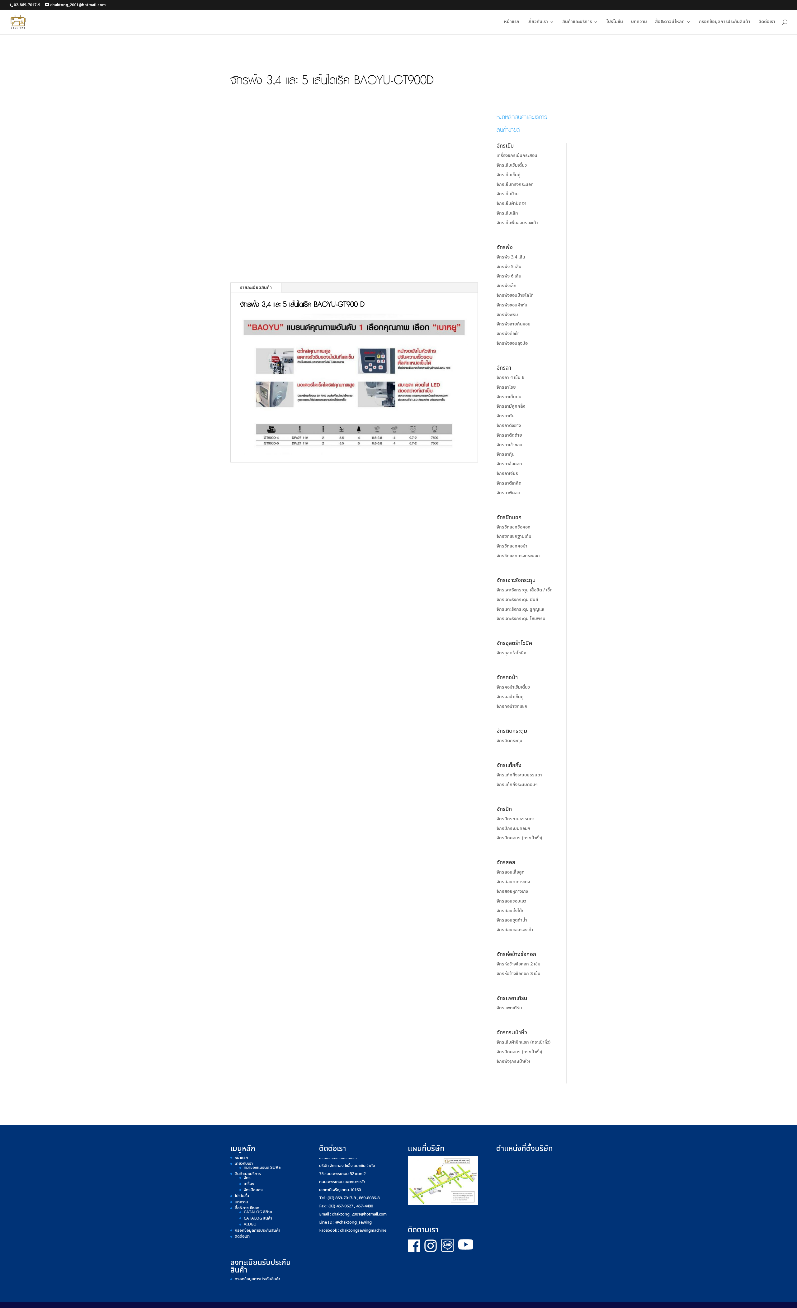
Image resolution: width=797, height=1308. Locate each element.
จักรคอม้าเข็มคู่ (510, 697)
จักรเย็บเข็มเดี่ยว (512, 165)
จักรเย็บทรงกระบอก (515, 184)
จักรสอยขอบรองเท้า (515, 929)
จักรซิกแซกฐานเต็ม (514, 536)
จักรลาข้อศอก (509, 464)
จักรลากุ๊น (506, 454)
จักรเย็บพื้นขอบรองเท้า (517, 223)
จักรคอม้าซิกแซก (512, 706)
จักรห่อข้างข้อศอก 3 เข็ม (518, 973)
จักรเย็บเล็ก (507, 213)
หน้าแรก (511, 22)
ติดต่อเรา (766, 22)
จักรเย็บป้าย (508, 194)
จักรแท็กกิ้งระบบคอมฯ (517, 784)
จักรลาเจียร (507, 473)
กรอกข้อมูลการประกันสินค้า (724, 22)
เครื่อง (249, 1184)
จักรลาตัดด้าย (509, 435)
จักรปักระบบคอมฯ (513, 828)
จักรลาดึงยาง (509, 425)
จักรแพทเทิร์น (509, 1008)
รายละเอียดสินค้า (256, 287)
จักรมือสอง (253, 1190)
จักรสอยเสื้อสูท (511, 872)
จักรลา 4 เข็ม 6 (510, 377)
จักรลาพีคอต (508, 493)
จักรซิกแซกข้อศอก (514, 527)
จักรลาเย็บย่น (509, 397)
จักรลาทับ (506, 416)
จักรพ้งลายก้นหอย (514, 324)
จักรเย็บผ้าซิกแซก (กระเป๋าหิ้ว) (523, 1042)
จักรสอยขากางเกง (513, 882)
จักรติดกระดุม (509, 740)
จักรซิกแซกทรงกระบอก (518, 555)
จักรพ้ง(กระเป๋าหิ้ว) (513, 1061)
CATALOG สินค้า (258, 1218)
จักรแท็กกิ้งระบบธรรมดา (519, 775)
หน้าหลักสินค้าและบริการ (522, 116)
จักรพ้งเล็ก (506, 285)
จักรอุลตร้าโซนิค (511, 653)
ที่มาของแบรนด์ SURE (262, 1167)
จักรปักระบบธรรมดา (516, 819)
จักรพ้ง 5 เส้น (509, 266)
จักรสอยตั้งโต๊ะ (510, 911)
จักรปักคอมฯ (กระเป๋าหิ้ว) (519, 838)
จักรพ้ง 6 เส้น (509, 276)
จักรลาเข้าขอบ (509, 445)
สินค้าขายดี (508, 129)
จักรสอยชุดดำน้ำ (512, 920)
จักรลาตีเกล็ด (509, 483)
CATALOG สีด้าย (258, 1212)
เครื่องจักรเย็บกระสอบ (517, 155)
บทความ (639, 22)
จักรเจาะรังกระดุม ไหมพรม (521, 618)
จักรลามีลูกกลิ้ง (511, 406)
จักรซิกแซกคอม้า (512, 546)
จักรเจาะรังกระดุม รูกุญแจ (520, 609)
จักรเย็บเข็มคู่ (509, 175)
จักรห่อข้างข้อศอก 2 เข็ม (518, 964)
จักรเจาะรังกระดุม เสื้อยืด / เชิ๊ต (525, 590)
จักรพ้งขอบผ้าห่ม (512, 305)
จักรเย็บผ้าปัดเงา (511, 203)
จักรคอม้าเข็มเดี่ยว (513, 687)
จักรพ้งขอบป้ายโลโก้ (515, 295)
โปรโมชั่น (614, 22)
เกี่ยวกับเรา (537, 22)
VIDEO (250, 1224)
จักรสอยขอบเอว (511, 901)
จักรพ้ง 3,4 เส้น (511, 257)
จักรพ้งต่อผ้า (508, 333)
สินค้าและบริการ (577, 22)
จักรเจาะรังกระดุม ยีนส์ (517, 599)
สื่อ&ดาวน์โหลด (670, 22)
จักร (247, 1178)
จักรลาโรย (506, 387)
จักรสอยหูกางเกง (512, 891)
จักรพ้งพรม (507, 314)
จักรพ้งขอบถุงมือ (512, 343)
